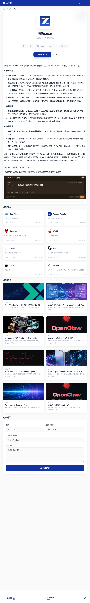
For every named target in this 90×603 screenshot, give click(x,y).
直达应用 (40, 54)
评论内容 (9, 445)
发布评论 (45, 467)
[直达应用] (41, 211)
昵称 (7, 425)
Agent (22, 167)
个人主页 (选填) (11, 435)
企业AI (7, 167)
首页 (4, 9)
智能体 (15, 167)
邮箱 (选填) (50, 425)
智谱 (29, 167)
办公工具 (12, 9)
